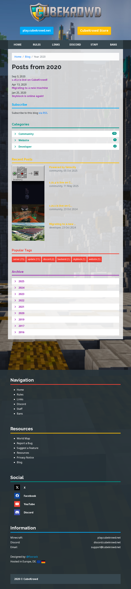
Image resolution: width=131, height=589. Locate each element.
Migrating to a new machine (30, 87)
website (94, 259)
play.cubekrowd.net (37, 30)
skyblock (79, 259)
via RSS (43, 113)
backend (64, 259)
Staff (94, 44)
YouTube (29, 504)
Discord (75, 44)
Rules (37, 44)
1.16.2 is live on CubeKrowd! (29, 79)
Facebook (30, 496)
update (34, 259)
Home (17, 44)
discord (48, 259)
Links (56, 44)
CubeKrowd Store (94, 30)
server (18, 259)
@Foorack (32, 556)
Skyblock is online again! (28, 96)
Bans (113, 44)
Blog (27, 56)
